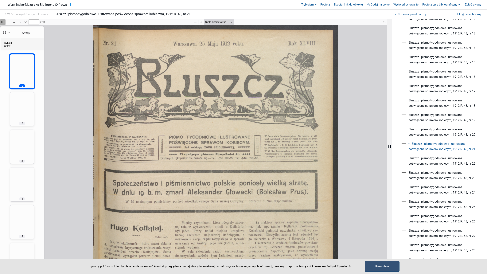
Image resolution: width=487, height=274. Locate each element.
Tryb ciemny (309, 4)
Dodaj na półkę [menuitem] (380, 4)
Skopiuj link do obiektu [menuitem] (348, 4)
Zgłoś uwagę (473, 4)
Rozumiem (382, 266)
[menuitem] (442, 30)
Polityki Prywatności (339, 266)
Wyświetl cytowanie (406, 4)
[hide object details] (389, 146)
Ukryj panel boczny (469, 14)
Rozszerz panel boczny (412, 14)
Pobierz (325, 4)
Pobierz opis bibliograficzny (439, 4)
